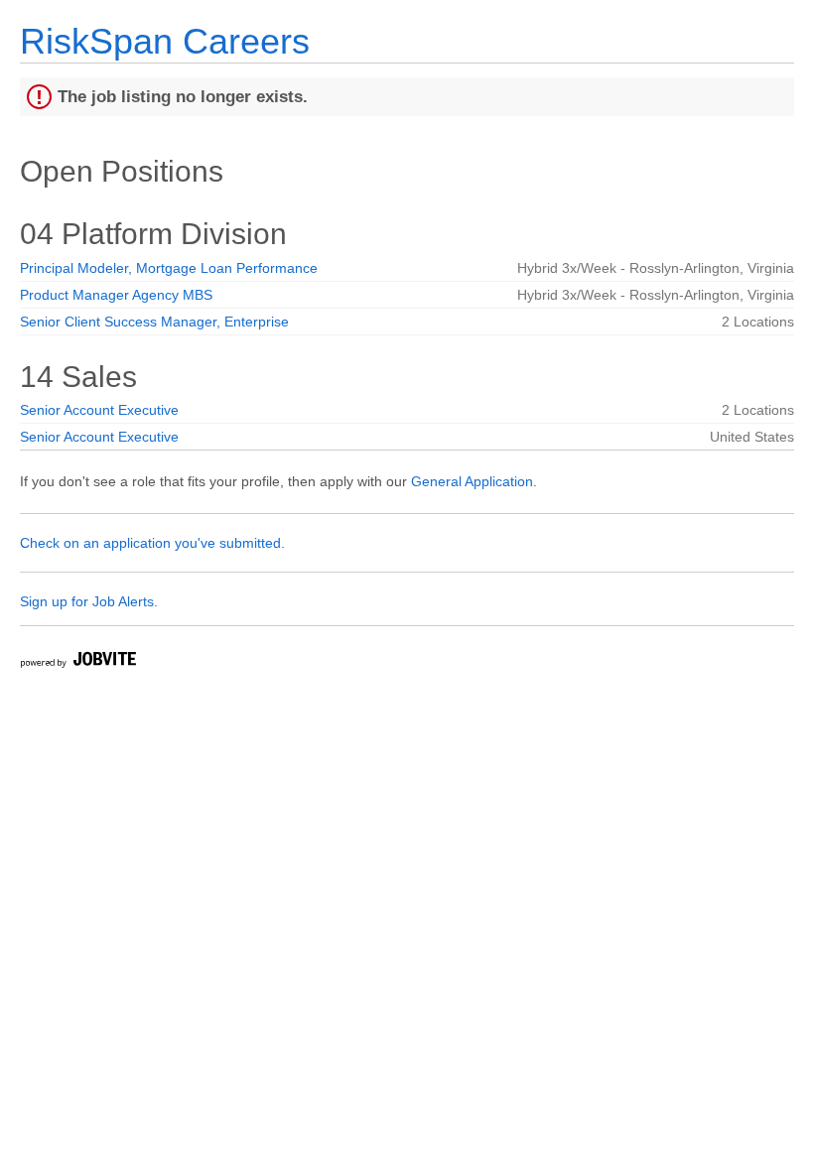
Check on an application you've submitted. (152, 543)
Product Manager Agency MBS (116, 295)
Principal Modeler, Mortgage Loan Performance (169, 268)
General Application (472, 481)
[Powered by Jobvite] (77, 662)
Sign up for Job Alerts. (89, 601)
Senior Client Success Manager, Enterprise (154, 321)
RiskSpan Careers (165, 41)
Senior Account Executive (99, 410)
